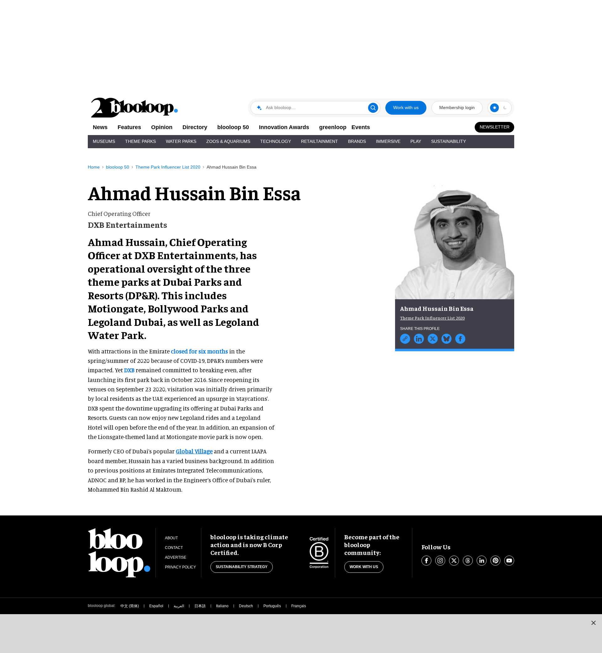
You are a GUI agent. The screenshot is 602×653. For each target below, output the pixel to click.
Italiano (222, 606)
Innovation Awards (284, 127)
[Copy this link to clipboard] (405, 339)
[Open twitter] (454, 561)
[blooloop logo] (135, 107)
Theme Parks (140, 141)
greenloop (332, 127)
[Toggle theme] (494, 107)
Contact (174, 548)
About (171, 538)
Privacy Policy (180, 567)
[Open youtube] (509, 561)
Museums (104, 141)
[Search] (373, 108)
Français (298, 606)
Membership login (457, 107)
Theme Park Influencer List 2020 (167, 167)
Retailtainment (319, 141)
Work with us (406, 107)
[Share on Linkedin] (419, 339)
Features (129, 127)
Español (156, 606)
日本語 (200, 606)
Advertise (175, 557)
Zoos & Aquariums (228, 141)
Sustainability (448, 141)
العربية (179, 606)
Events (360, 127)
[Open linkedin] (482, 561)
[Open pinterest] (495, 561)
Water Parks (181, 141)
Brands (357, 141)
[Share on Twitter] (433, 339)
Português (272, 606)
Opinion (161, 127)
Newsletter (495, 126)
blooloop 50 (233, 127)
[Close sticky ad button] (593, 622)
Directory (194, 127)
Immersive (388, 141)
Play (415, 141)
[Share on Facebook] (460, 339)
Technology (275, 141)
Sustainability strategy (241, 567)
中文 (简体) (129, 606)
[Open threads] (468, 561)
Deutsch (246, 606)
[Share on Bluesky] (446, 339)
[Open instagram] (440, 561)
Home (94, 167)
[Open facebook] (426, 561)
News (100, 127)
